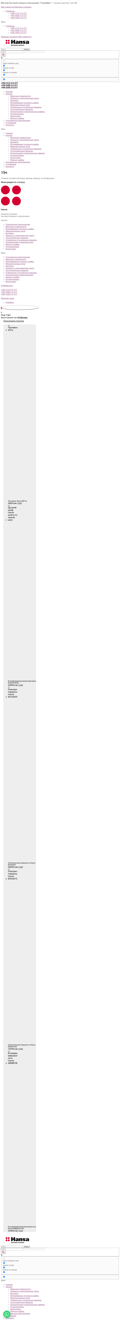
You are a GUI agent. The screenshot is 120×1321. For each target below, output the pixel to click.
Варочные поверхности (20, 96)
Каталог (9, 94)
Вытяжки (14, 100)
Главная (9, 92)
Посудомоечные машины (21, 109)
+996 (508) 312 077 (18, 16)
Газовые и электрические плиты (24, 98)
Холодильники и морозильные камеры (27, 112)
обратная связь (7, 298)
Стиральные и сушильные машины (25, 107)
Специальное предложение (18, 120)
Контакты (10, 125)
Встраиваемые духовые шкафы (24, 103)
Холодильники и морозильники (19, 242)
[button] (60, 22)
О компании (11, 123)
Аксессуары (15, 116)
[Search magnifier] (3, 55)
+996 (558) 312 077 (18, 18)
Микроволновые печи (20, 105)
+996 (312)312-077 (9, 290)
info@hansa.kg (7, 286)
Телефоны (10, 11)
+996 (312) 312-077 (18, 13)
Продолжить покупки (13, 321)
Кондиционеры (17, 114)
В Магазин (22, 317)
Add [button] (19, 503)
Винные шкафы (17, 118)
